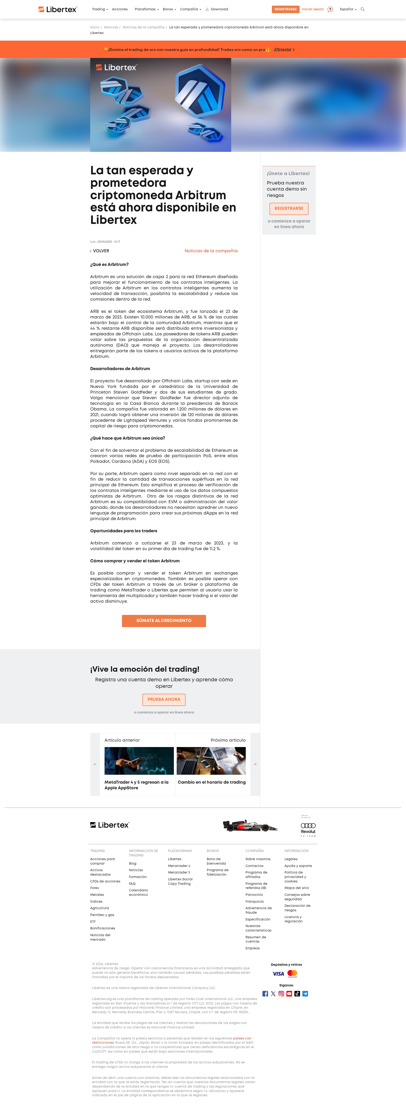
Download (219, 9)
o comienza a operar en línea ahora (164, 712)
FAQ (132, 883)
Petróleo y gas (102, 915)
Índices (96, 901)
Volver (101, 251)
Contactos (254, 866)
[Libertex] (58, 9)
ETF (93, 921)
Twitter (273, 994)
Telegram (305, 994)
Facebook (265, 994)
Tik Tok (297, 994)
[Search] (363, 9)
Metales (97, 894)
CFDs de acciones (105, 881)
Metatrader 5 (179, 872)
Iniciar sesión (313, 9)
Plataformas (145, 9)
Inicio (94, 27)
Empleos (253, 948)
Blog (132, 863)
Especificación (258, 919)
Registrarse (286, 9)
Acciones (120, 9)
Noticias (111, 27)
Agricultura (99, 908)
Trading (98, 9)
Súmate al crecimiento (164, 621)
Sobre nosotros (258, 859)
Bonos (168, 9)
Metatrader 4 (179, 866)
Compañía (189, 9)
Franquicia (255, 901)
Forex (94, 888)
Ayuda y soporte (298, 866)
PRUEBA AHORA (164, 700)
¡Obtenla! (282, 49)
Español (346, 9)
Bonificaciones (102, 928)
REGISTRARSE (289, 209)
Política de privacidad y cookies (295, 877)
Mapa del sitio (297, 888)
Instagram (281, 994)
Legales (291, 859)
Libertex (174, 859)
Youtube (289, 994)
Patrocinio (254, 894)
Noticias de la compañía (143, 27)
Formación (138, 877)
